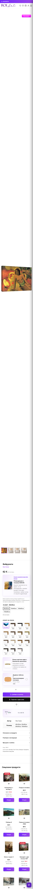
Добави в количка (17, 694)
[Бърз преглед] (9, 783)
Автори (21, 749)
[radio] (6, 608)
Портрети (26, 749)
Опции (9, 800)
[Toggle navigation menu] (31, 5)
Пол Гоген (6, 567)
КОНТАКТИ (6, 1)
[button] (16, 704)
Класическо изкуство (8, 751)
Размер (5, 605)
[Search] (20, 6)
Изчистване (6, 615)
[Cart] (26, 6)
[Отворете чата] (29, 884)
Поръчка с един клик (17, 699)
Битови (11, 749)
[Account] (28, 6)
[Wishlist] (23, 6)
